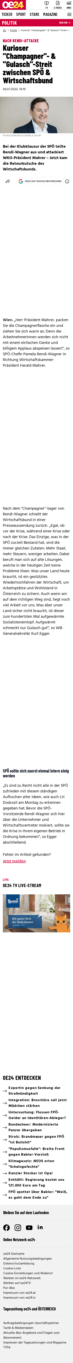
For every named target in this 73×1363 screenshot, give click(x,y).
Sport (21, 14)
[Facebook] (6, 1227)
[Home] (4, 30)
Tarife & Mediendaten (18, 1328)
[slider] (23, 925)
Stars (34, 14)
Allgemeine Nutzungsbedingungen (27, 1258)
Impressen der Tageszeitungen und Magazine (34, 1342)
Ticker (7, 14)
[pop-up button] (57, 926)
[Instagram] (18, 1227)
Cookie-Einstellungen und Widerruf (28, 1273)
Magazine (50, 14)
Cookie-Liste (12, 1268)
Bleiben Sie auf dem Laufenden (26, 1212)
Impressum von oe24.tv (19, 1297)
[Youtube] (29, 1227)
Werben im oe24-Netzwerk (22, 1278)
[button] (9, 926)
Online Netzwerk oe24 (19, 1239)
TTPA (6, 1347)
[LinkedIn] (40, 1227)
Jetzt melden (14, 861)
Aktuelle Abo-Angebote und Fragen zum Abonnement (31, 1335)
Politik (9, 23)
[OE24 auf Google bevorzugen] (67, 181)
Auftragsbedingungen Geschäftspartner (31, 1323)
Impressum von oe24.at (19, 1293)
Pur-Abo (9, 1288)
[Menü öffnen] (69, 14)
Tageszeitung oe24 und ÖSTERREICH (29, 1308)
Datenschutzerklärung (18, 1263)
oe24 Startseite (13, 1254)
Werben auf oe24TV (17, 1283)
